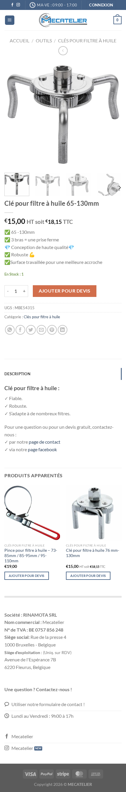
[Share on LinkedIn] (62, 330)
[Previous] (14, 114)
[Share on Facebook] (20, 330)
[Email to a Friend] (41, 330)
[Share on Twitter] (31, 330)
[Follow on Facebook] (12, 5)
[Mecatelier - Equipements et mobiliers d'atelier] (63, 20)
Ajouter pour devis (65, 290)
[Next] (112, 114)
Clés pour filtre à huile (87, 40)
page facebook (43, 449)
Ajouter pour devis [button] (88, 575)
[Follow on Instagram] (18, 5)
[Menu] (9, 20)
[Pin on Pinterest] (52, 330)
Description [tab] (17, 373)
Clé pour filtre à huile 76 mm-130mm (92, 553)
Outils (44, 40)
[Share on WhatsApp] (10, 330)
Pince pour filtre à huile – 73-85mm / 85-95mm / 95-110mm (30, 555)
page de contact (45, 442)
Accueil (19, 40)
